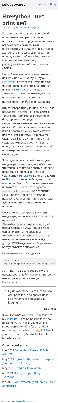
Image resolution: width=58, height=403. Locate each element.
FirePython (9, 82)
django (36, 27)
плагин (27, 175)
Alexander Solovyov (25, 401)
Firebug (19, 89)
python (16, 27)
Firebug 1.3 (13, 179)
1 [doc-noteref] (26, 100)
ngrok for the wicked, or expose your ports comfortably (28, 361)
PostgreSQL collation (28, 368)
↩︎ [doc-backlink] (20, 302)
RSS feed (45, 330)
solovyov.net (13, 4)
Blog (53, 4)
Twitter (13, 319)
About (43, 4)
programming (26, 27)
